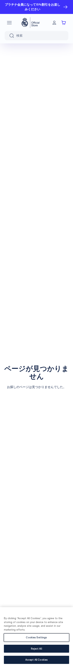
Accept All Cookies (36, 659)
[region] (36, 637)
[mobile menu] (9, 22)
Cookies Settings (36, 637)
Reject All (36, 648)
